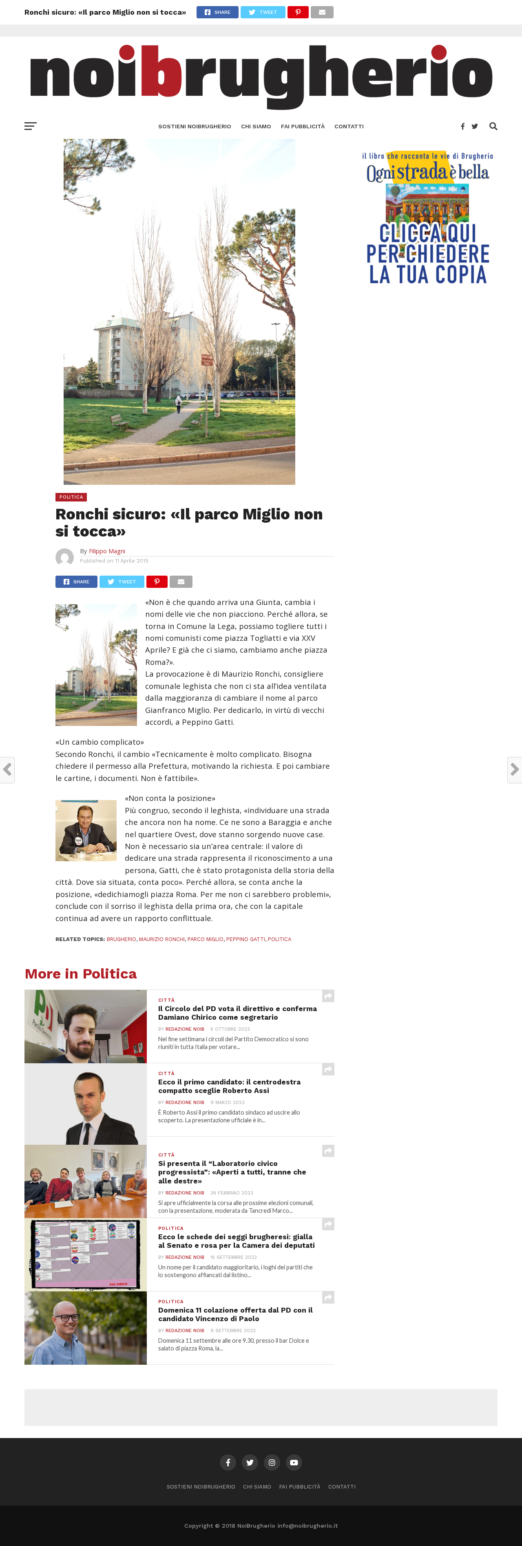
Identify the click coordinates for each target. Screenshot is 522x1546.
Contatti (349, 126)
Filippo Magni (107, 551)
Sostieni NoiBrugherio (194, 126)
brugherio (121, 939)
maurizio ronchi (162, 939)
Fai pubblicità (303, 126)
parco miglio (205, 939)
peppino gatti (245, 939)
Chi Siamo (256, 126)
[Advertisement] (261, 1407)
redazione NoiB (185, 1029)
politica (279, 939)
